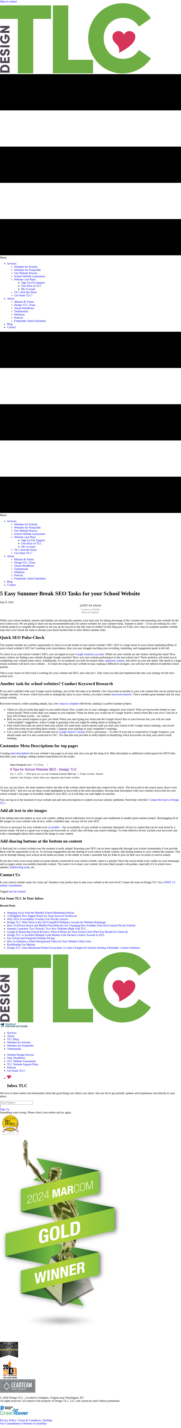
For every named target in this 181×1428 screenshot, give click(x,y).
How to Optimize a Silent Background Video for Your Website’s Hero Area (49, 941)
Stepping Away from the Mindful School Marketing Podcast (40, 912)
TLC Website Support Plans (22, 1064)
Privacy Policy (8, 1420)
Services (11, 1032)
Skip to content (8, 1)
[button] (4, 1109)
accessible (53, 827)
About (10, 1036)
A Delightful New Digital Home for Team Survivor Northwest (42, 915)
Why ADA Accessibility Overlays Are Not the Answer (37, 919)
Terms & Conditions (29, 1420)
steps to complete (69, 703)
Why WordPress (16, 1057)
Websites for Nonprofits (20, 1045)
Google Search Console (72, 731)
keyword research (122, 694)
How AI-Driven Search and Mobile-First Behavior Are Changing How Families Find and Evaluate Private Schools (71, 925)
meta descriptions (20, 753)
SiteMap (47, 1420)
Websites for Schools (18, 1042)
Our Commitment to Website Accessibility (23, 1423)
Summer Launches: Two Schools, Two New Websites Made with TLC (46, 928)
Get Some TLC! (16, 1070)
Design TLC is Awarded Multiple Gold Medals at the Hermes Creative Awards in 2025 (55, 934)
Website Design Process (20, 1054)
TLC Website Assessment (21, 1061)
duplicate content (114, 660)
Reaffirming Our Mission (21, 944)
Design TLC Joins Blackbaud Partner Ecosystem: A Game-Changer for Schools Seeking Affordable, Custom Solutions (73, 947)
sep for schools (17, 891)
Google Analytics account (89, 654)
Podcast (11, 1067)
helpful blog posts (20, 867)
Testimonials (14, 1048)
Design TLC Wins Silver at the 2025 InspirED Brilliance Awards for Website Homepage (56, 922)
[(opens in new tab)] (9, 1377)
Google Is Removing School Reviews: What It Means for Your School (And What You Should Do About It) (67, 931)
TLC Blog (13, 1039)
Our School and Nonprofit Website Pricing (31, 938)
